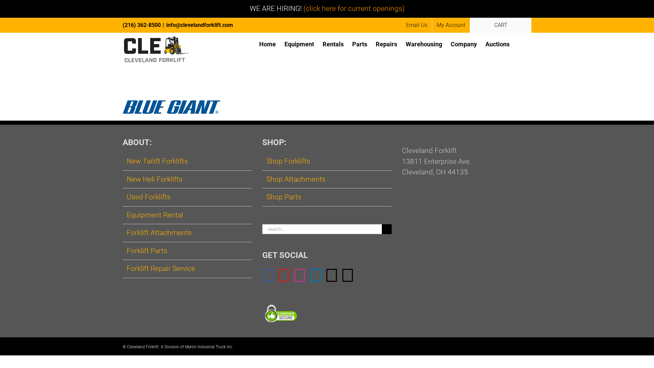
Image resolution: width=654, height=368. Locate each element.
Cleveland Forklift (143, 346)
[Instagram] (299, 275)
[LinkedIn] (315, 275)
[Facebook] (267, 275)
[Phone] (347, 275)
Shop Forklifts (288, 161)
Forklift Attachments (159, 233)
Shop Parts (283, 197)
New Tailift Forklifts (157, 161)
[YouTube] (283, 275)
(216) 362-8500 (142, 25)
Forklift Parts (147, 251)
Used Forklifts (149, 197)
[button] (520, 44)
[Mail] (331, 275)
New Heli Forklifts (155, 179)
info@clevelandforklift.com (199, 25)
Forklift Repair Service (161, 268)
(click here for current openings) (354, 8)
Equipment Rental (155, 215)
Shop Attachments (296, 179)
